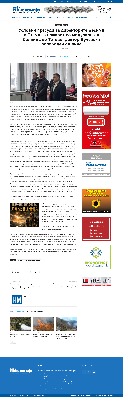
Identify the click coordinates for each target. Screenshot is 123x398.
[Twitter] (30, 272)
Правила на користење (100, 395)
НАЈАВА (99, 1)
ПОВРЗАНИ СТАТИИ (17, 312)
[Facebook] (105, 1)
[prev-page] (11, 342)
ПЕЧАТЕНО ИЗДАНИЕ (83, 1)
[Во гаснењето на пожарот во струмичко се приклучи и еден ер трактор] (20, 324)
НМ (58, 49)
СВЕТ (51, 17)
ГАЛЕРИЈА (15, 17)
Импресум (73, 395)
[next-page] (14, 342)
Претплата (88, 395)
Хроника (65, 25)
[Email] (35, 272)
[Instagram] (108, 1)
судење (20, 260)
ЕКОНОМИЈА (41, 17)
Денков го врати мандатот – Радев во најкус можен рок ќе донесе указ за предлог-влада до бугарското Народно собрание (25, 286)
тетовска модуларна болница (32, 260)
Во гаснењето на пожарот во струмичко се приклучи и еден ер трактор (20, 334)
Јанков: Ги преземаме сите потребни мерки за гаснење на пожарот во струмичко (42, 334)
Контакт (110, 395)
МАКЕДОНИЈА (27, 17)
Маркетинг (81, 395)
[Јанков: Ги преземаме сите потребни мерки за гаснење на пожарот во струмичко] (43, 324)
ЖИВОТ (59, 17)
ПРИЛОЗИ (94, 17)
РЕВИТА (93, 1)
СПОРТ (69, 17)
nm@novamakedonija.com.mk (52, 389)
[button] (110, 17)
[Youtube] (111, 1)
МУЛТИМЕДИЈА (81, 17)
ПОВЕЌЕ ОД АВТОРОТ (36, 312)
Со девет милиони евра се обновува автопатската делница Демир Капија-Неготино (64, 286)
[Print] (39, 272)
